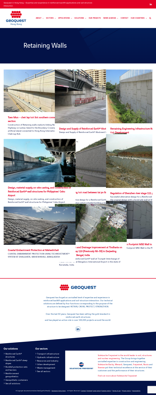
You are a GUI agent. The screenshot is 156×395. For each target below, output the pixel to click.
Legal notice (97, 391)
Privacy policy (126, 391)
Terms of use (116, 391)
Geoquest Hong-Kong (59, 391)
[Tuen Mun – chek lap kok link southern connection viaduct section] (40, 71)
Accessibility (136, 391)
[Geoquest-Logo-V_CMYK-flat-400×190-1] (16, 12)
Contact (83, 391)
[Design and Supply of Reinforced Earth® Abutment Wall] (91, 71)
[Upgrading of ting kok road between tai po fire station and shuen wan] (91, 134)
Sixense (101, 367)
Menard (118, 364)
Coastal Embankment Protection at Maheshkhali (33, 250)
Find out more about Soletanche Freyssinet (117, 375)
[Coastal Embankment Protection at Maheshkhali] (40, 208)
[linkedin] (151, 4)
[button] (150, 18)
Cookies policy (106, 391)
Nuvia (146, 364)
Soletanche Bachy (106, 364)
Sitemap (89, 391)
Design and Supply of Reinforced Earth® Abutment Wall (88, 128)
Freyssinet (137, 364)
